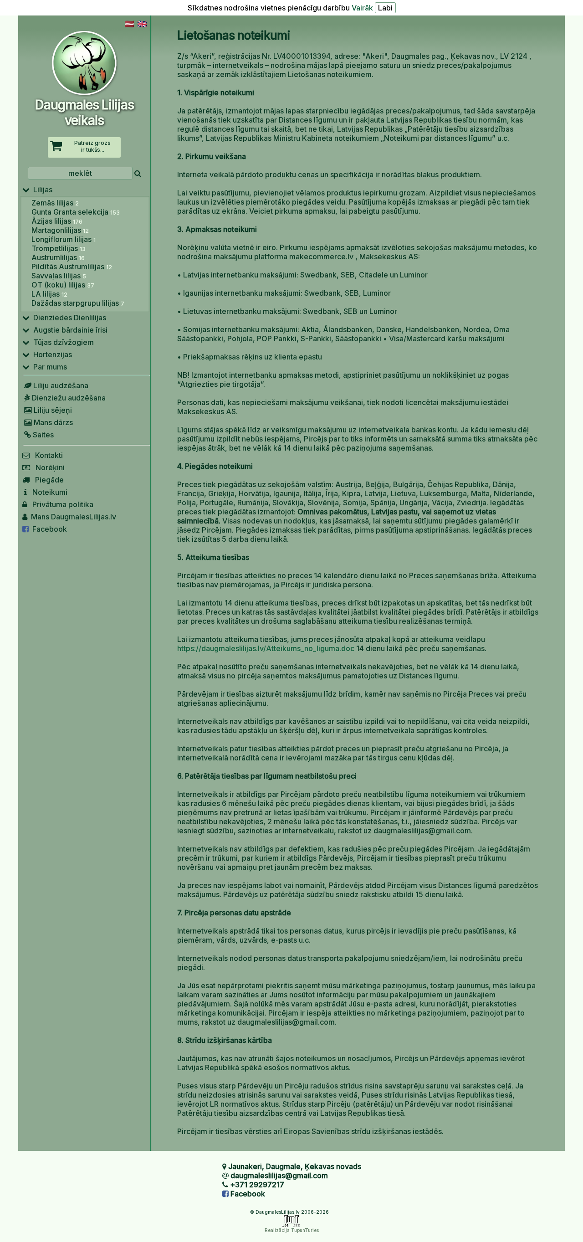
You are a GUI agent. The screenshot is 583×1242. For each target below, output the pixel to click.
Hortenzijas (51, 354)
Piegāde (47, 479)
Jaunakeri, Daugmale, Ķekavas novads (294, 1166)
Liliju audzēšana (59, 385)
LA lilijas (49, 293)
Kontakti (46, 455)
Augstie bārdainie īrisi (68, 329)
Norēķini (47, 467)
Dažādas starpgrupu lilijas (77, 303)
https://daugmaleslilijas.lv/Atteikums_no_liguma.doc (265, 648)
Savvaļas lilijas (58, 275)
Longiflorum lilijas (63, 239)
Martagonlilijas (60, 230)
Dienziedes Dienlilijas (68, 317)
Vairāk (362, 7)
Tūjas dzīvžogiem (62, 342)
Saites (42, 434)
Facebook (48, 529)
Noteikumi (47, 492)
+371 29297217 (257, 1184)
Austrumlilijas (58, 257)
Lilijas (41, 189)
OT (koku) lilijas (62, 284)
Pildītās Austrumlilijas (71, 266)
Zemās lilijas (55, 202)
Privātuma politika (60, 504)
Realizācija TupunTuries (292, 1230)
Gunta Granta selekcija (75, 211)
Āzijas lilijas (56, 221)
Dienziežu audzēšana (68, 397)
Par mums (48, 366)
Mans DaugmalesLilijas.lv (71, 516)
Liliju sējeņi (52, 410)
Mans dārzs (52, 422)
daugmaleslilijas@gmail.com (279, 1175)
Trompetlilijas (58, 248)
